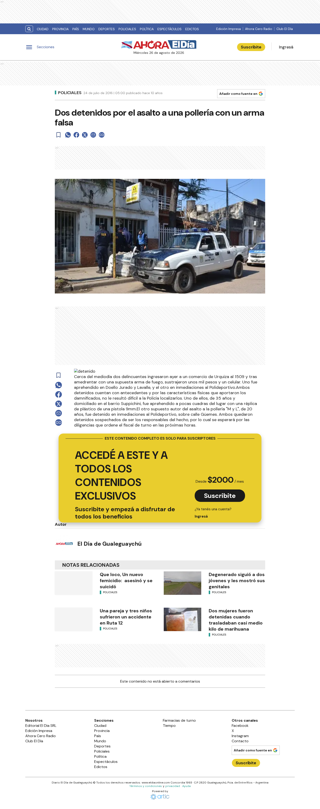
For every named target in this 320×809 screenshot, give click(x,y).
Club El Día (284, 29)
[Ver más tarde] (58, 135)
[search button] (29, 29)
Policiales (127, 29)
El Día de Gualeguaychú (109, 543)
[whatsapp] (68, 135)
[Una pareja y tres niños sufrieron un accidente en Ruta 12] (73, 619)
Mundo (89, 29)
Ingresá (286, 47)
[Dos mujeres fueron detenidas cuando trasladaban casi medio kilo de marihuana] (182, 619)
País (75, 29)
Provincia (60, 29)
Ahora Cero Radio (258, 29)
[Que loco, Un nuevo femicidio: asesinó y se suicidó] (73, 583)
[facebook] (76, 135)
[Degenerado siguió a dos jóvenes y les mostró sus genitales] (182, 583)
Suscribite (251, 47)
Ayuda (186, 786)
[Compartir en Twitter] (85, 135)
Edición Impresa (228, 29)
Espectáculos (169, 29)
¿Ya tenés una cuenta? (213, 513)
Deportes (106, 29)
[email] (93, 135)
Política (147, 29)
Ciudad (42, 29)
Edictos (192, 29)
